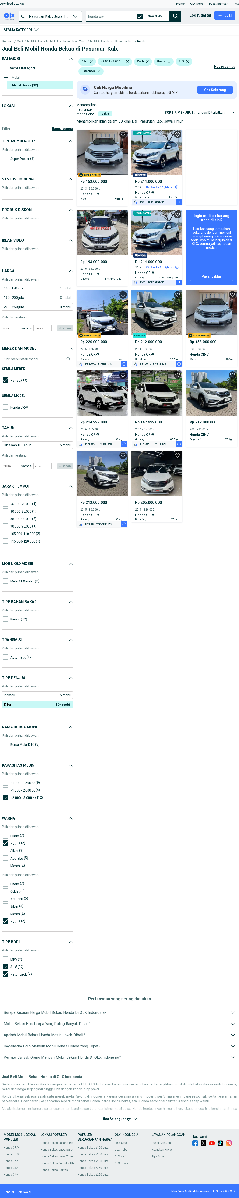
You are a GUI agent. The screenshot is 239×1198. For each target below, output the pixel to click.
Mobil (20, 41)
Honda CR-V (11, 1147)
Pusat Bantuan (161, 1143)
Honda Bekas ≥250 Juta (93, 1174)
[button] (12, 4)
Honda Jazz (11, 1168)
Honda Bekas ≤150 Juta (93, 1154)
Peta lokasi (24, 1192)
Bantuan (9, 1192)
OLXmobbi (121, 1149)
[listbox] (91, 61)
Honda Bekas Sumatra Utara (59, 1163)
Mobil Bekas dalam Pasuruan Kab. (112, 41)
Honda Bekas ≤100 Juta (93, 1147)
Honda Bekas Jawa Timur (57, 1156)
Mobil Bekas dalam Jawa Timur (66, 41)
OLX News (121, 1163)
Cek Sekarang (215, 90)
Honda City (11, 1174)
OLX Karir (121, 1156)
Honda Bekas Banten (54, 1170)
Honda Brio (11, 1161)
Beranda (7, 41)
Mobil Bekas (35, 41)
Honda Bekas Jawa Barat (57, 1149)
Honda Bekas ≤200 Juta (93, 1161)
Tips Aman (158, 1156)
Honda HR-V (11, 1154)
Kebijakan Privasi (162, 1149)
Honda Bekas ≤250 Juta (93, 1168)
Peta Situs (121, 1143)
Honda (141, 41)
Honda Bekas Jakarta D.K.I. (58, 1143)
